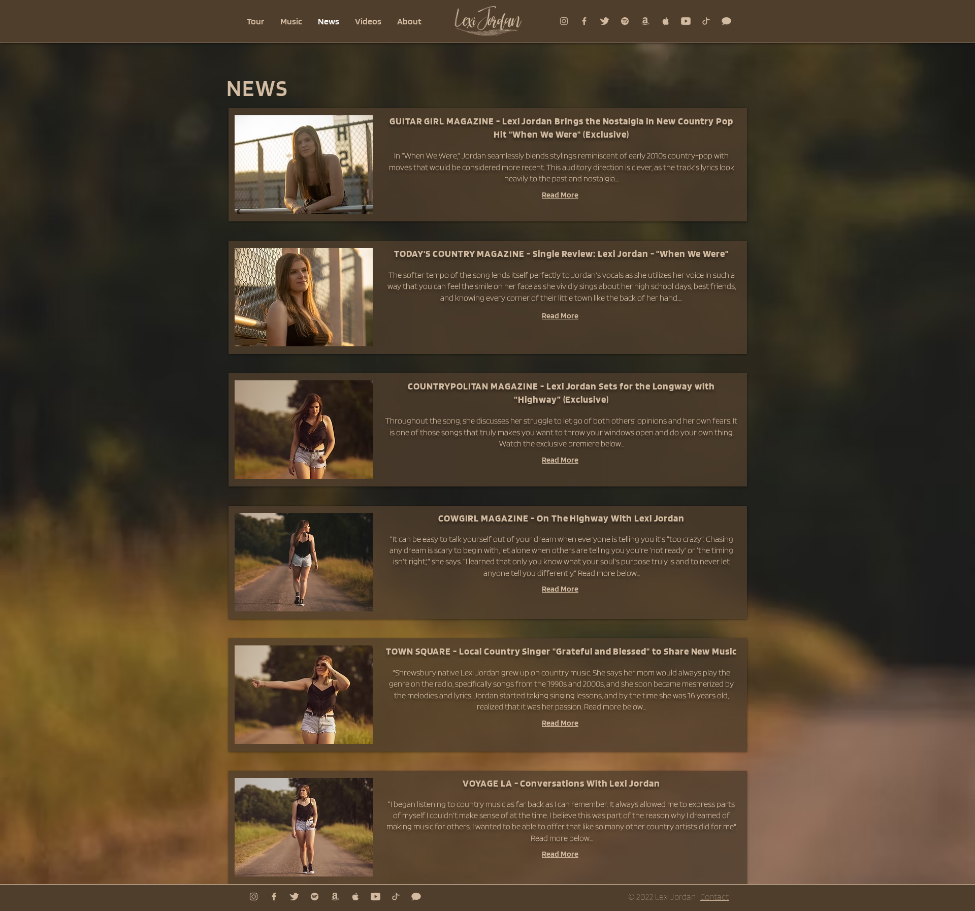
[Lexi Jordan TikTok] (706, 21)
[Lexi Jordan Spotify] (625, 21)
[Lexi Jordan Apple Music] (665, 21)
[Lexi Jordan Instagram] (564, 21)
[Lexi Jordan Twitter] (604, 21)
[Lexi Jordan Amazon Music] (645, 21)
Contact (714, 897)
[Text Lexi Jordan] (726, 21)
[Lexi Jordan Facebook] (584, 21)
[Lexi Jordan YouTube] (686, 21)
